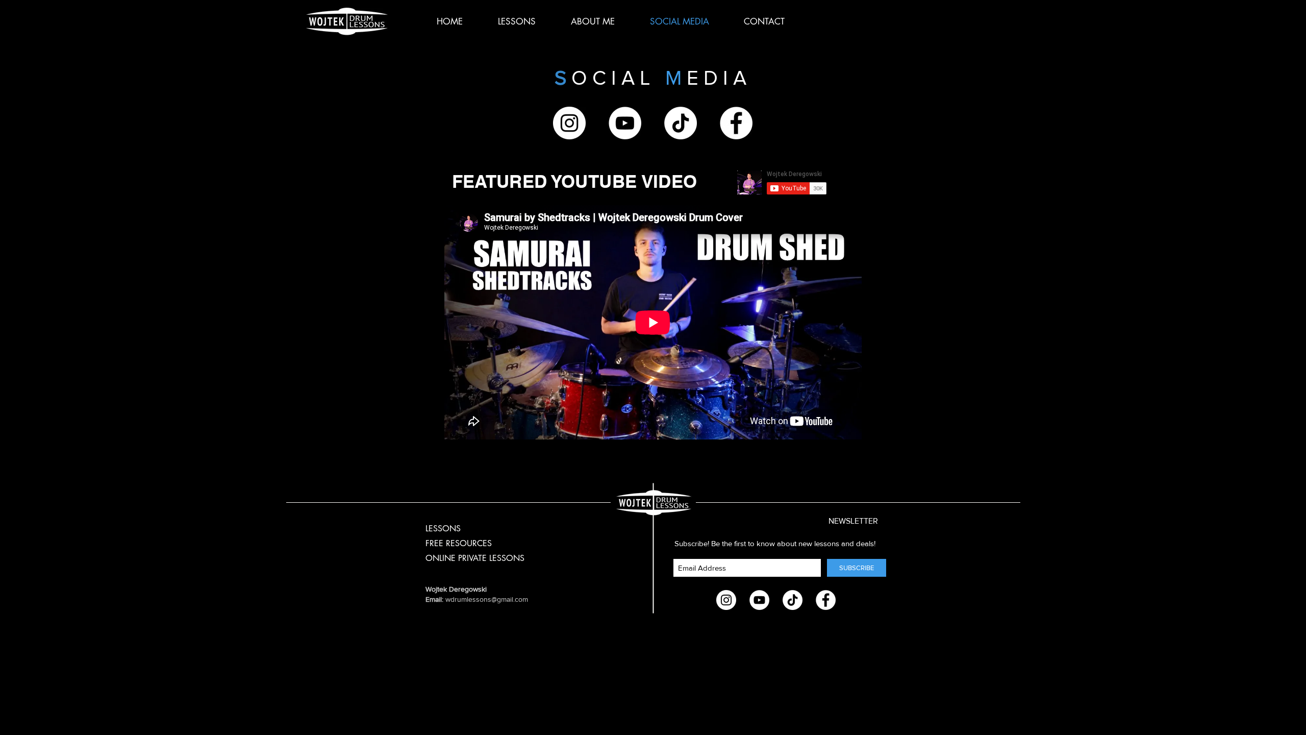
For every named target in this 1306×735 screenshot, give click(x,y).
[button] (842, 521)
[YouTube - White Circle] (625, 123)
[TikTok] (680, 123)
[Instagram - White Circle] (569, 123)
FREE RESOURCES (458, 543)
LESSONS (443, 528)
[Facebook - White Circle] (736, 123)
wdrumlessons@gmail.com (486, 599)
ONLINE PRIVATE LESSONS (474, 558)
